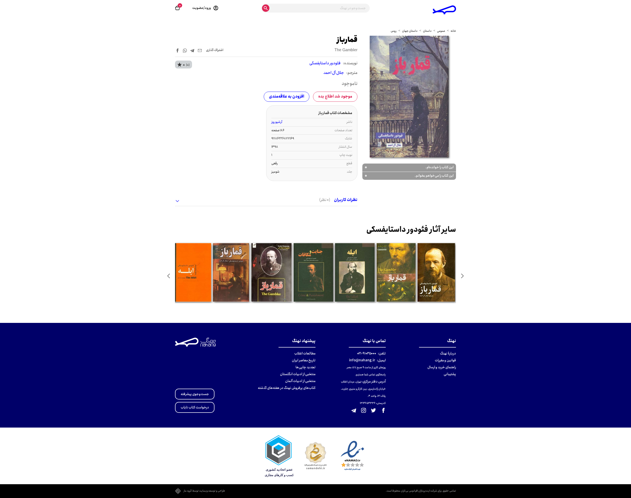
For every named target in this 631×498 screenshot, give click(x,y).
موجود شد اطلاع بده (335, 96)
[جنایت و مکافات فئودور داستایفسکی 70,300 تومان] (313, 272)
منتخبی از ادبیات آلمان (300, 381)
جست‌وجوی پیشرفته (195, 394)
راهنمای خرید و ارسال (441, 367)
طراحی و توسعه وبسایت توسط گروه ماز (204, 491)
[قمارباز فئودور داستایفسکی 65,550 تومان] (231, 272)
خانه (453, 31)
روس (394, 31)
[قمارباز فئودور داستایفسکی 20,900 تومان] (396, 272)
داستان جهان (410, 31)
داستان (427, 31)
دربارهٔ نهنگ (448, 353)
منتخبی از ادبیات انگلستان (298, 374)
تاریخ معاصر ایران (304, 360)
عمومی (441, 31)
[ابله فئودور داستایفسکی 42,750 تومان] (354, 272)
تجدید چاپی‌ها (306, 367)
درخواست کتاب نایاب (195, 407)
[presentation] (462, 275)
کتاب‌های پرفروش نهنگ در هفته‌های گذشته (287, 388)
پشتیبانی (450, 374)
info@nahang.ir (362, 360)
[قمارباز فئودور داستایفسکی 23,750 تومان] (436, 272)
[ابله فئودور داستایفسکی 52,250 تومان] (190, 272)
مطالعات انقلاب (305, 353)
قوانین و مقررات (445, 360)
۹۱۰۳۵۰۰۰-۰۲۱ (366, 353)
